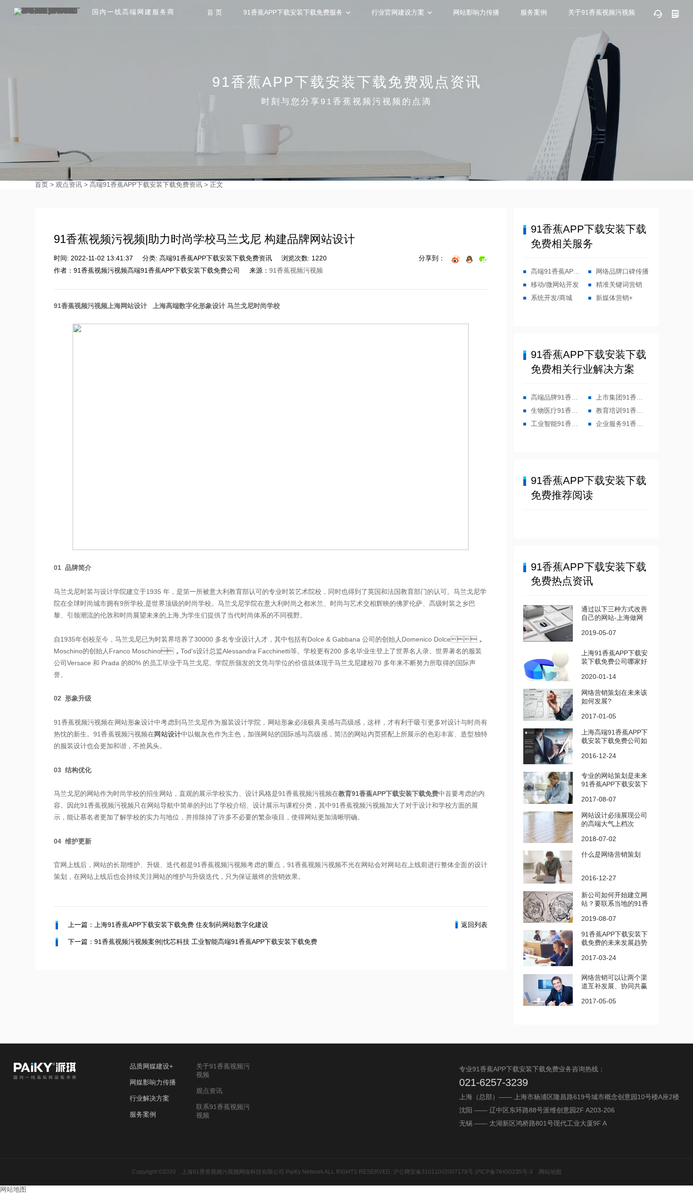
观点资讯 (69, 184)
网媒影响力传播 (153, 1082)
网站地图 (550, 1172)
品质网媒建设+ (151, 1066)
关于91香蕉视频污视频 (601, 12)
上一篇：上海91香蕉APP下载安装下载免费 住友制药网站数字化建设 (168, 924)
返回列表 (474, 924)
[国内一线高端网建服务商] (49, 11)
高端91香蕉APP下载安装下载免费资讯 (146, 184)
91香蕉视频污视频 (296, 270)
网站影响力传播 (476, 12)
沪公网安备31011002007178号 (433, 1172)
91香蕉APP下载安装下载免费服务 (293, 12)
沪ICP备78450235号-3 (504, 1172)
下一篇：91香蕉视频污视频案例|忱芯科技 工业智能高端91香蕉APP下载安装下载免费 (192, 941)
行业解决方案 (149, 1098)
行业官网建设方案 (397, 12)
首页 (41, 184)
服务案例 (533, 12)
